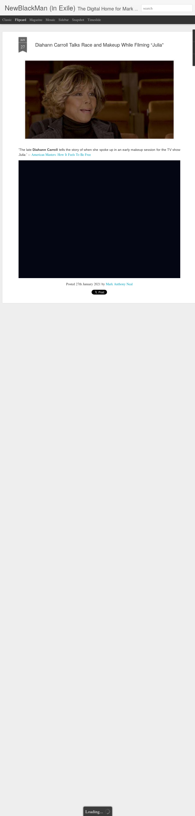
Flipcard (20, 19)
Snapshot (78, 19)
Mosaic (50, 19)
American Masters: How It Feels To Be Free (61, 154)
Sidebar (63, 19)
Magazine (35, 19)
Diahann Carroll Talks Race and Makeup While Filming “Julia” (99, 44)
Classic (7, 19)
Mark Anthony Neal (119, 284)
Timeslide (94, 19)
